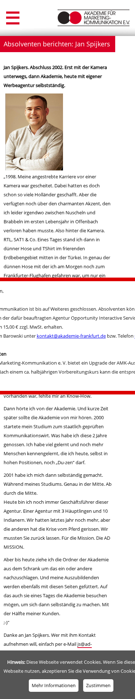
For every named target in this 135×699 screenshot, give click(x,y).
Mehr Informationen (54, 685)
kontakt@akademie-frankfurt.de (71, 336)
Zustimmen (98, 685)
